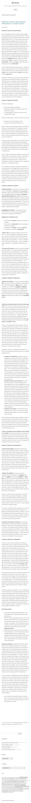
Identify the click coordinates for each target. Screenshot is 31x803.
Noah (25, 783)
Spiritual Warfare (24, 789)
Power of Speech (11, 786)
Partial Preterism (8, 785)
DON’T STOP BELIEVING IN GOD (8, 749)
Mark (3, 783)
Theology (10, 790)
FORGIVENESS (4, 780)
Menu (15, 9)
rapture (7, 787)
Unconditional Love (14, 791)
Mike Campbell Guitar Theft (19, 783)
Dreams (3, 778)
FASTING (15, 778)
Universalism (20, 791)
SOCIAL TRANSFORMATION (14, 788)
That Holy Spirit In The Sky (7, 744)
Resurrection (13, 787)
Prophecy (3, 787)
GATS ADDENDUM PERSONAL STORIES (10, 742)
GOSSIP (8, 780)
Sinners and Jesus (5, 788)
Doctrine (24, 777)
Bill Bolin (15, 3)
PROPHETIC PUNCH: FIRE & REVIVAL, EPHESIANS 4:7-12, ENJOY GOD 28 (14, 23)
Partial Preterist (20, 784)
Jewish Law (23, 780)
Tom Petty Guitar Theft (6, 791)
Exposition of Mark (9, 778)
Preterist (25, 786)
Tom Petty (14, 790)
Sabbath (21, 787)
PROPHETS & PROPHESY (7, 724)
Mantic (25, 781)
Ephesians (19, 722)
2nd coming (4, 777)
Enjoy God (14, 722)
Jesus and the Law (17, 780)
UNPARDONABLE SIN (6, 792)
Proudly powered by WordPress (8, 800)
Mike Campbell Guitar (9, 783)
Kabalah (3, 781)
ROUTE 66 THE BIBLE (6, 747)
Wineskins (12, 792)
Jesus (12, 780)
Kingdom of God (18, 781)
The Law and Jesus (5, 790)
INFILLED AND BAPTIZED (7, 746)
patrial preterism (5, 786)
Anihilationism (16, 777)
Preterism (18, 786)
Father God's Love (22, 778)
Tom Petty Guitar (20, 790)
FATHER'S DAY (25, 722)
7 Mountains (11, 777)
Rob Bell (17, 787)
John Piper (27, 780)
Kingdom (8, 781)
